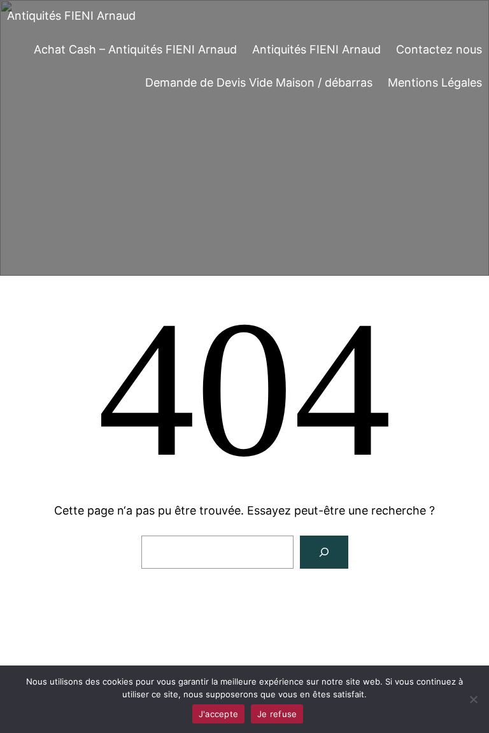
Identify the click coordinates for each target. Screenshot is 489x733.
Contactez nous (439, 49)
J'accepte (218, 714)
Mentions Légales (435, 82)
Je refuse (277, 714)
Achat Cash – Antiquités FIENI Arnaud (135, 49)
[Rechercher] (324, 552)
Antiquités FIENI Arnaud (71, 15)
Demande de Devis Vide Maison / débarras (258, 82)
